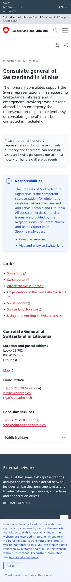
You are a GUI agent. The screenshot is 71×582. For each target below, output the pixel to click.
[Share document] (66, 45)
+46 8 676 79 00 (15, 420)
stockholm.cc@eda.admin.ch (24, 425)
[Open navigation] (65, 30)
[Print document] (57, 45)
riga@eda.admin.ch (17, 397)
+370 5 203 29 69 (15, 388)
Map (6, 370)
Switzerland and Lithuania (30, 30)
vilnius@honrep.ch (17, 393)
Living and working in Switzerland (32, 315)
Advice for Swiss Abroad (25, 286)
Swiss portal (16, 279)
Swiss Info (14, 273)
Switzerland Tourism (22, 309)
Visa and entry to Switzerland (41, 245)
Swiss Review (17, 303)
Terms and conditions (23, 557)
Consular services (32, 239)
